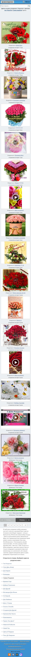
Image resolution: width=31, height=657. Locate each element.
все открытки (7, 2)
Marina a (19, 320)
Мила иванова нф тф (19, 293)
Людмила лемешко (19, 430)
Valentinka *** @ (19, 265)
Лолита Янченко (19, 73)
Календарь (6, 574)
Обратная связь (24, 641)
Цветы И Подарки (8, 632)
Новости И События (9, 624)
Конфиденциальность (14, 646)
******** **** (19, 128)
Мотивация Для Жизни (10, 592)
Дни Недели (6, 571)
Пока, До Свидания (9, 635)
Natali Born (19, 45)
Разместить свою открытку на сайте (15, 644)
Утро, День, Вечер (8, 567)
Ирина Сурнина (19, 485)
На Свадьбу (6, 596)
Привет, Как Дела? (8, 621)
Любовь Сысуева (19, 403)
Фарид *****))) (19, 183)
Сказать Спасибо (8, 606)
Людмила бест (19, 155)
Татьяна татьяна (19, 348)
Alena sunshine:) (19, 210)
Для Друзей (6, 588)
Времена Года (7, 581)
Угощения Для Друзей (9, 610)
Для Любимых (7, 599)
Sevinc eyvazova (19, 458)
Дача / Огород (7, 603)
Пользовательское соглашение (15, 649)
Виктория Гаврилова (19, 513)
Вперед (22, 520)
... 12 (24, 525)
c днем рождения (17, 10)
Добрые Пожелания (9, 585)
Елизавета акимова (19, 100)
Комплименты (7, 617)
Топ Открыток (7, 563)
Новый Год (6, 628)
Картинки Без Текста (9, 614)
